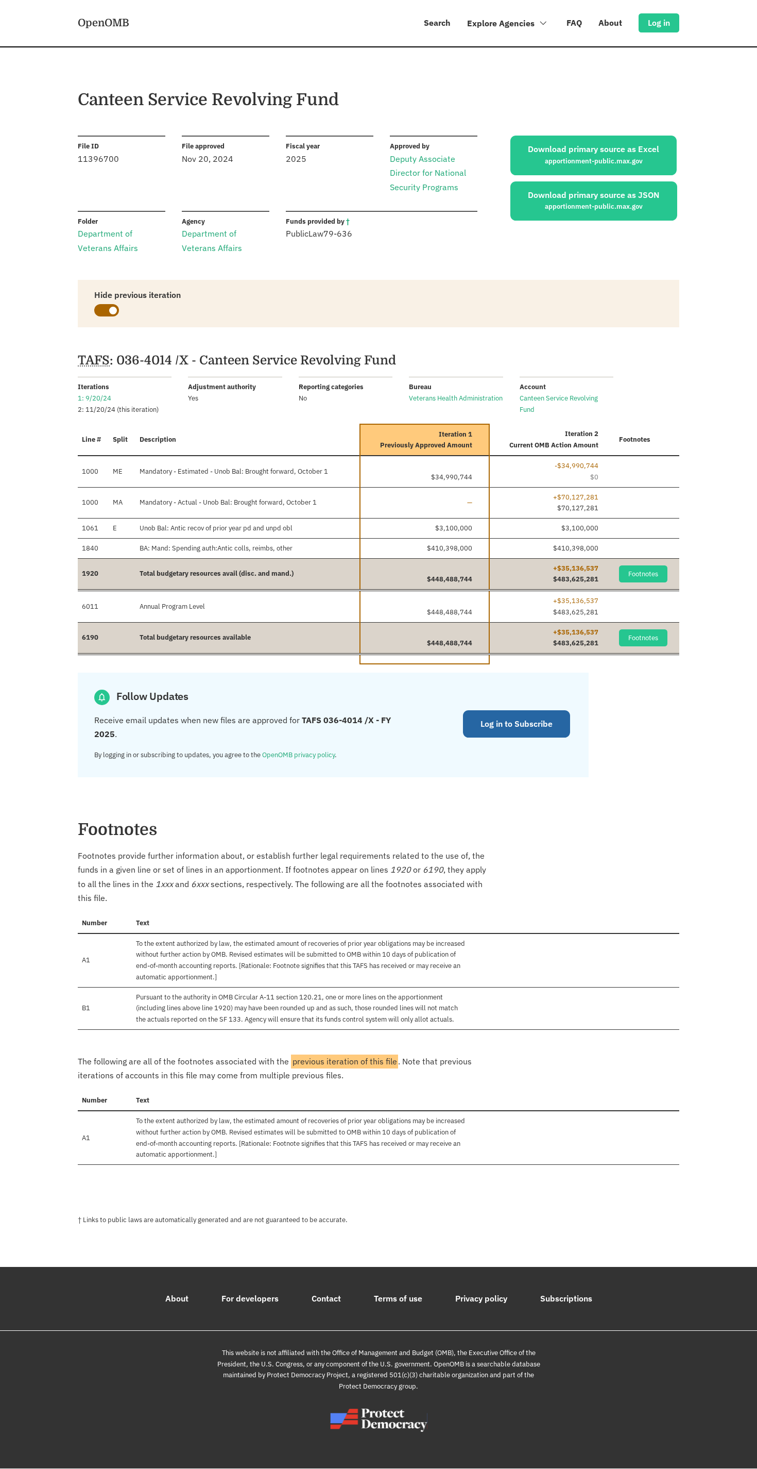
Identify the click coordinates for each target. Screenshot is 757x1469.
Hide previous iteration (137, 295)
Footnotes (643, 574)
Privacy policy (481, 1298)
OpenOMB (103, 22)
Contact (326, 1298)
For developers (250, 1298)
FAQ (574, 23)
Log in (659, 23)
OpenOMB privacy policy (298, 754)
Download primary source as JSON (594, 200)
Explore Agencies (502, 23)
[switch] (106, 310)
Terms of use (398, 1298)
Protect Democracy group (377, 1386)
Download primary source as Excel (593, 154)
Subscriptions (566, 1298)
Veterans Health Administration (456, 398)
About (610, 23)
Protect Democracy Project (307, 1375)
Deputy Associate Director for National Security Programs (428, 173)
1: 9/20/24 (94, 398)
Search (437, 23)
